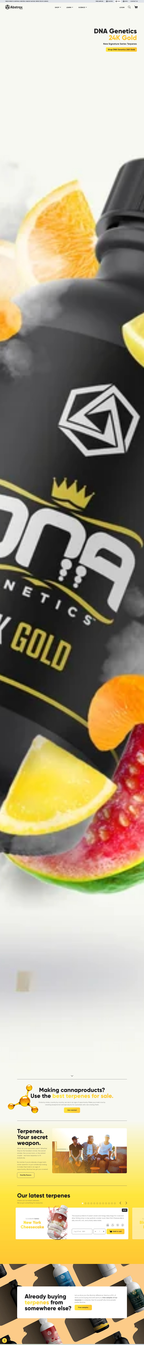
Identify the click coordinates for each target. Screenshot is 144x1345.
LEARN (68, 7)
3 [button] (88, 1203)
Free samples (83, 1307)
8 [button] (103, 1203)
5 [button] (94, 1203)
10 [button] (109, 1203)
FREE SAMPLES (99, 1)
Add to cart (117, 1231)
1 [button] (82, 1203)
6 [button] (97, 1203)
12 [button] (115, 1203)
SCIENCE (81, 7)
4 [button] (91, 1203)
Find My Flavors (25, 1175)
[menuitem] (57, 7)
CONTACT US (134, 1)
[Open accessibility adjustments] (4, 1340)
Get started (72, 1110)
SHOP (57, 7)
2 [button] (85, 1203)
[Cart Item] (136, 7)
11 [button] (112, 1203)
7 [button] (100, 1203)
